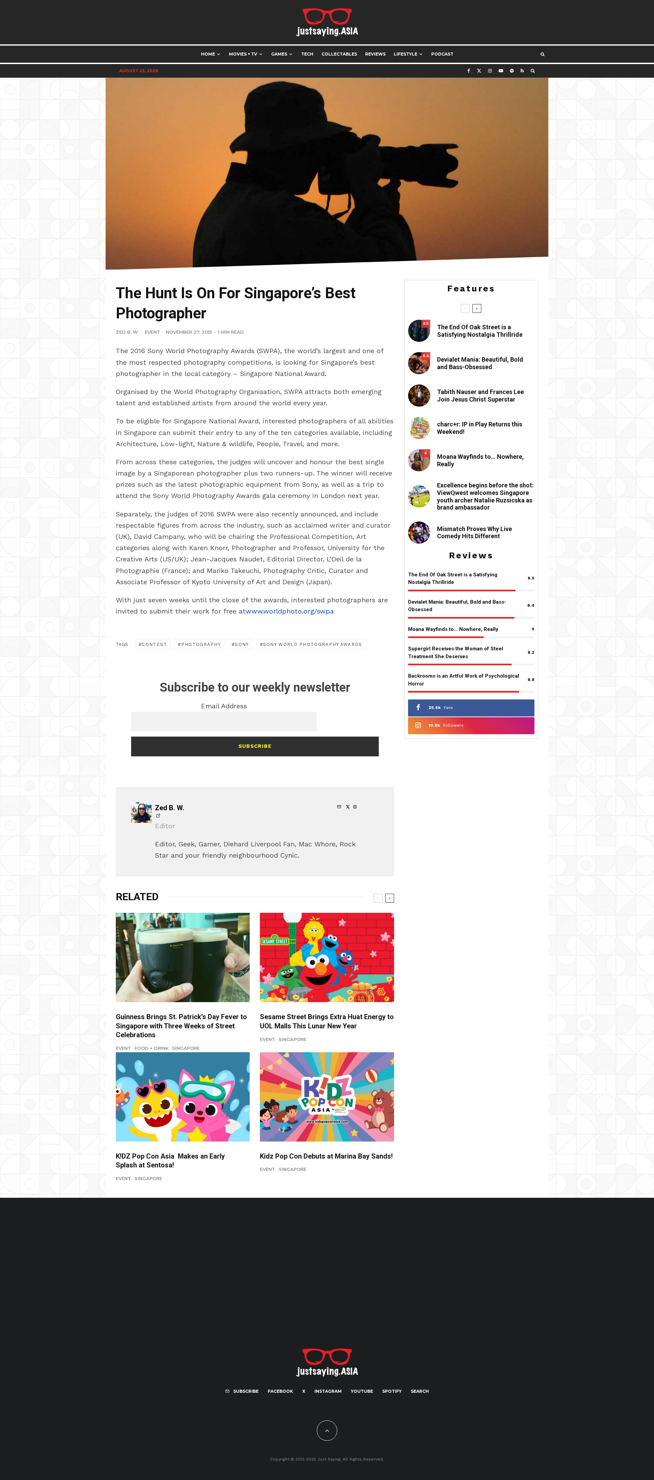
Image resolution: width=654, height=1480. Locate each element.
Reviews (375, 54)
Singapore (186, 1048)
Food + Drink (152, 1048)
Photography (201, 644)
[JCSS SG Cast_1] (419, 395)
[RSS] (522, 70)
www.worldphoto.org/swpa (290, 611)
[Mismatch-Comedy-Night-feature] (419, 533)
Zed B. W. (127, 332)
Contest (154, 644)
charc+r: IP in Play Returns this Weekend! (479, 428)
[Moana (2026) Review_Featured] (419, 460)
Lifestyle (405, 54)
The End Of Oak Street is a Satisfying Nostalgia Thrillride (480, 330)
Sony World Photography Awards (312, 644)
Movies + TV (243, 54)
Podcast (442, 54)
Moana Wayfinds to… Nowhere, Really (480, 460)
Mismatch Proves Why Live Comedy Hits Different (474, 532)
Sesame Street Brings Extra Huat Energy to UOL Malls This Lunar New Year (327, 1021)
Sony (242, 644)
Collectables (339, 54)
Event (152, 332)
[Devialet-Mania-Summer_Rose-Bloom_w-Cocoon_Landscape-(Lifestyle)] (419, 363)
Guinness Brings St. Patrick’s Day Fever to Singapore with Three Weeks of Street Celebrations (181, 1026)
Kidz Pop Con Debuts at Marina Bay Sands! (326, 1156)
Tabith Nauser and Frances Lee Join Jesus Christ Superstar (480, 395)
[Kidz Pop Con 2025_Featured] (327, 1097)
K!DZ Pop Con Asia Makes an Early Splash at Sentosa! (170, 1160)
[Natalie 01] (419, 496)
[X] (479, 70)
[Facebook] (468, 70)
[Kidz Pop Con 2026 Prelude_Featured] (183, 1097)
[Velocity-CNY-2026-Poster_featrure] (327, 957)
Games (279, 54)
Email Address (224, 706)
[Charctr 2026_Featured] (419, 428)
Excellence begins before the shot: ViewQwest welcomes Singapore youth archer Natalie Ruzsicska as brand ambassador (485, 496)
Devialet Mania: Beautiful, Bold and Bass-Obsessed (480, 363)
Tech (307, 54)
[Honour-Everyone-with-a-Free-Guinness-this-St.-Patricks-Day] (183, 957)
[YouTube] (501, 70)
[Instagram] (490, 70)
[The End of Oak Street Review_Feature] (419, 331)
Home (208, 54)
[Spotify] (512, 70)
